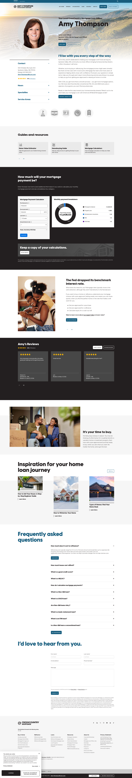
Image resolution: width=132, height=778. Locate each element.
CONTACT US (55, 693)
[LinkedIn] (97, 722)
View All (111, 471)
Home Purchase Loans (23, 744)
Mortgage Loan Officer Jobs (90, 741)
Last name (87, 654)
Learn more (55, 558)
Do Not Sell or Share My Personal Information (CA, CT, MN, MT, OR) (106, 743)
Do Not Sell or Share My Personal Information (30, 773)
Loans (83, 6)
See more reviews (108, 347)
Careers (85, 739)
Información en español (89, 752)
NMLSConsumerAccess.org (73, 748)
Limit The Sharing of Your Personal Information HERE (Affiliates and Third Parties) (106, 738)
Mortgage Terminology (72, 742)
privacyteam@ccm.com (60, 707)
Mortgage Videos (71, 744)
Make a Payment (113, 6)
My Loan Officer (76, 6)
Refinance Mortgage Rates (40, 739)
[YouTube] (107, 722)
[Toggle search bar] (117, 1)
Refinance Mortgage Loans (40, 741)
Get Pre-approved (71, 319)
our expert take (89, 315)
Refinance (68, 6)
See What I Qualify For (74, 44)
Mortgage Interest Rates (23, 739)
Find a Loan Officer (88, 750)
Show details (35, 766)
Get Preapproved (56, 632)
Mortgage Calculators (72, 737)
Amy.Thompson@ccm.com (27, 74)
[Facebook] (93, 722)
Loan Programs (54, 742)
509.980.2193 (27, 72)
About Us (95, 6)
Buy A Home (61, 6)
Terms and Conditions (105, 748)
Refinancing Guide (38, 737)
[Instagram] (103, 722)
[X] (100, 722)
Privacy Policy (73, 689)
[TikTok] (113, 722)
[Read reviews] (22, 78)
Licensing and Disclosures (106, 746)
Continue (11, 773)
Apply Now (103, 6)
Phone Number (88, 661)
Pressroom (86, 746)
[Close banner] (39, 753)
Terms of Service (81, 689)
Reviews (32, 78)
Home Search (22, 1)
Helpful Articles (70, 739)
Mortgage (16, 1)
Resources (88, 6)
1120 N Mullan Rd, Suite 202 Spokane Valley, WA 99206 (26, 69)
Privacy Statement (7, 765)
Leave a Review (97, 347)
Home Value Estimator (72, 741)
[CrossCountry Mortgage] (23, 6)
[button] (33, 63)
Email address (55, 661)
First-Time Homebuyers (23, 742)
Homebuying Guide (22, 737)
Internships (86, 742)
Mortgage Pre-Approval (23, 741)
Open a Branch (87, 744)
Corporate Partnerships (89, 737)
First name (54, 654)
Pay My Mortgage (71, 746)
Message (53, 667)
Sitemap (49, 771)
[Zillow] (110, 722)
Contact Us (86, 748)
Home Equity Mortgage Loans (57, 741)
